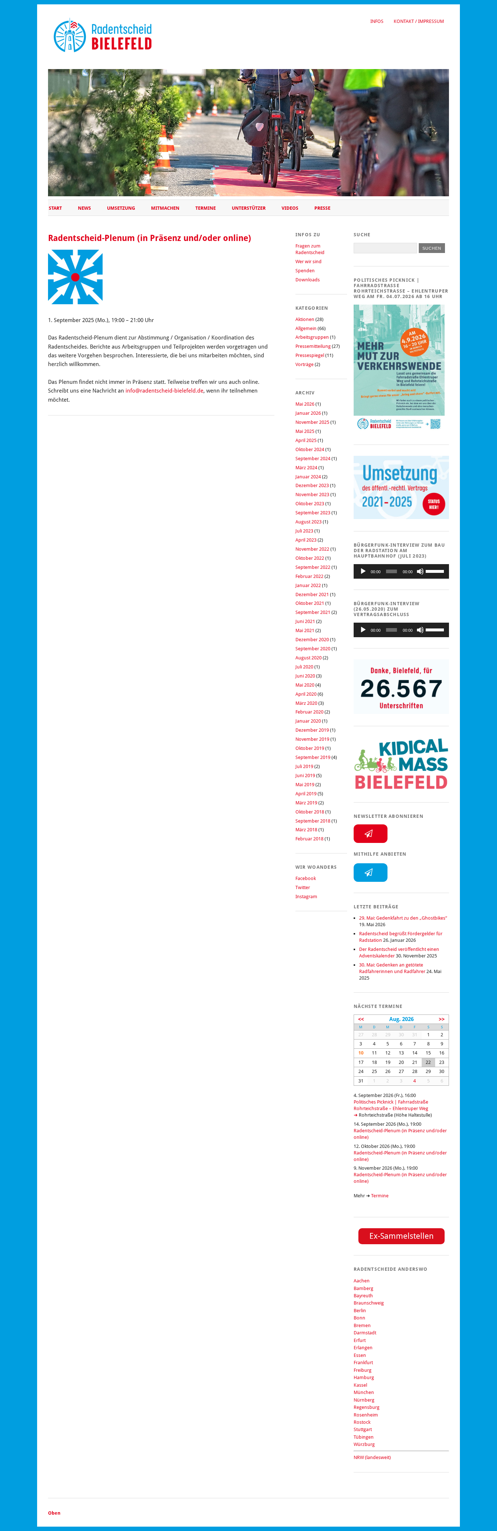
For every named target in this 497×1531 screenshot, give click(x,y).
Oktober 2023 (309, 503)
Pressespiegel (309, 355)
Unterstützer (249, 208)
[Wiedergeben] (363, 571)
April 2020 (306, 694)
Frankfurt (363, 1362)
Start (55, 208)
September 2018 (312, 821)
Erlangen (363, 1347)
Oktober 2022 (309, 558)
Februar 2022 (309, 576)
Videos (290, 208)
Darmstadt (365, 1332)
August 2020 (308, 657)
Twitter (302, 887)
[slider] (435, 570)
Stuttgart (363, 1429)
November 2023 (312, 494)
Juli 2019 (304, 766)
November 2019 (312, 739)
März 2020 (306, 703)
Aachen (362, 1280)
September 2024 (312, 458)
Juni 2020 (305, 676)
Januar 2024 (308, 476)
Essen (360, 1355)
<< (361, 1019)
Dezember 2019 (312, 730)
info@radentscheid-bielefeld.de (164, 390)
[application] (401, 571)
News (84, 208)
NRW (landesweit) (372, 1457)
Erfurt (360, 1340)
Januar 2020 (308, 721)
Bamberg (363, 1288)
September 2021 (312, 612)
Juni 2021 (305, 621)
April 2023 (306, 540)
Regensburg (366, 1407)
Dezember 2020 (312, 639)
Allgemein (306, 328)
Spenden (305, 270)
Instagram (306, 896)
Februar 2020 (309, 712)
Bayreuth (363, 1295)
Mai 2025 (304, 431)
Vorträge (304, 364)
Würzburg (364, 1444)
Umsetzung (121, 208)
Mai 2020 (304, 685)
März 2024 (306, 467)
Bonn (359, 1318)
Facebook (305, 878)
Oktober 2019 (309, 748)
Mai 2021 (304, 630)
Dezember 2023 (312, 485)
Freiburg (362, 1370)
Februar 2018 (309, 838)
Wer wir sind (308, 261)
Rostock (362, 1422)
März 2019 (306, 802)
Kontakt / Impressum (419, 21)
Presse (322, 208)
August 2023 (308, 522)
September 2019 (312, 757)
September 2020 (312, 648)
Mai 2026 (304, 404)
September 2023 (312, 512)
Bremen (362, 1325)
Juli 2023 (304, 531)
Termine (205, 208)
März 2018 (306, 829)
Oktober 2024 (309, 449)
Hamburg (364, 1377)
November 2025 (312, 422)
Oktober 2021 (309, 603)
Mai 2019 (304, 784)
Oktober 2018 (309, 812)
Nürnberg (364, 1400)
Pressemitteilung (313, 346)
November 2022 (312, 549)
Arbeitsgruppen (312, 337)
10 (360, 1053)
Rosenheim (366, 1415)
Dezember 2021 (312, 594)
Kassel (360, 1385)
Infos (376, 21)
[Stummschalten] (420, 571)
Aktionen (304, 319)
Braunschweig (369, 1303)
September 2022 (312, 567)
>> (442, 1019)
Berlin (360, 1310)
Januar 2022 (308, 585)
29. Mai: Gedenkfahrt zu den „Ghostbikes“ (403, 918)
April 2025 (306, 440)
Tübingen (364, 1437)
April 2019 (306, 793)
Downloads (307, 279)
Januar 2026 (308, 413)
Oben (54, 1513)
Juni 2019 (305, 775)
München (364, 1392)
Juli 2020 (304, 667)
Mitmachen (165, 208)
